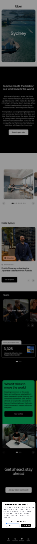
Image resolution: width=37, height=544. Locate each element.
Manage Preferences (18, 521)
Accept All (26, 525)
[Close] (33, 505)
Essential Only (13, 525)
